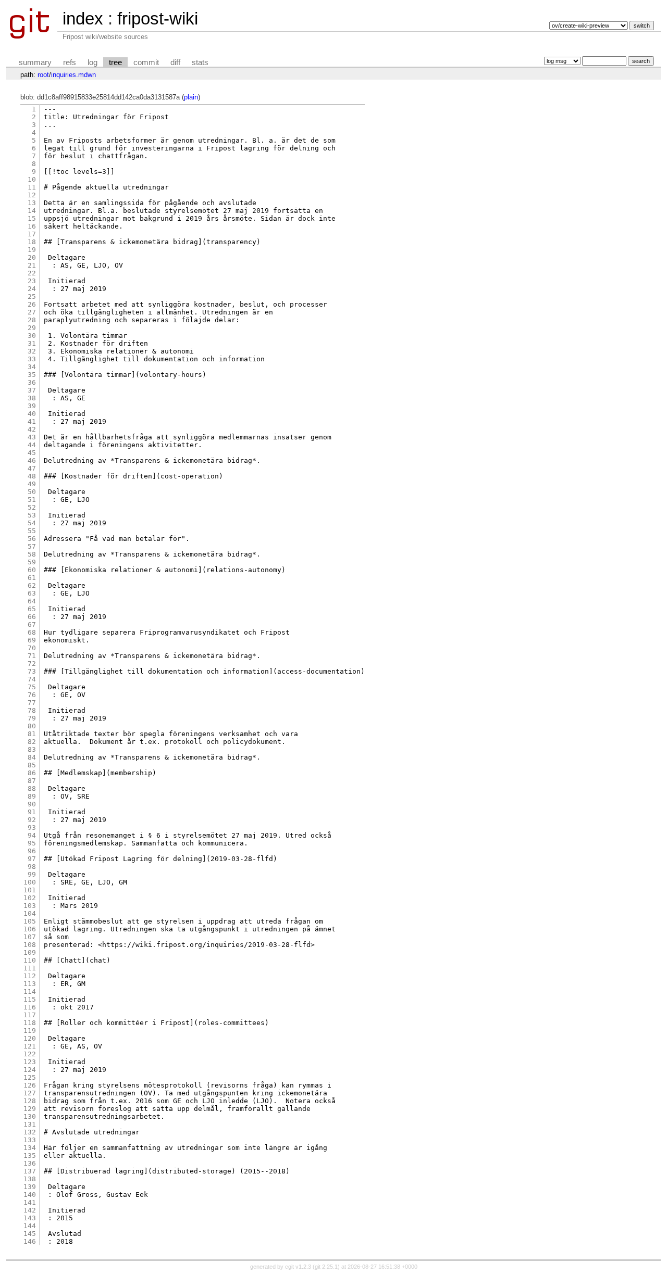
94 (32, 835)
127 (29, 1093)
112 (29, 976)
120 (29, 1038)
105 (29, 921)
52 (32, 507)
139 (29, 1187)
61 (32, 578)
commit (146, 62)
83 (32, 749)
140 (29, 1194)
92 (32, 820)
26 (32, 304)
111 (29, 968)
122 (29, 1054)
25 (32, 296)
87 (32, 781)
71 (32, 656)
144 (29, 1226)
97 (32, 859)
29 (32, 328)
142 (29, 1210)
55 (32, 531)
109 (29, 952)
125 (29, 1077)
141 (29, 1202)
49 (32, 484)
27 (32, 312)
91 (32, 812)
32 (32, 351)
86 (32, 773)
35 (32, 374)
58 (32, 554)
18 (32, 242)
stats (200, 62)
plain (191, 97)
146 (29, 1241)
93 (32, 827)
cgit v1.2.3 (298, 1267)
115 (29, 999)
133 (29, 1140)
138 (29, 1179)
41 (32, 421)
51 (32, 499)
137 (29, 1171)
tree (115, 62)
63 (32, 593)
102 (29, 898)
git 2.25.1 (326, 1267)
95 (32, 843)
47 (32, 468)
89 (32, 796)
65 (32, 609)
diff (175, 62)
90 (32, 804)
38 (32, 398)
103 (29, 905)
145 (29, 1233)
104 (29, 913)
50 (32, 492)
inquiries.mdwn (73, 75)
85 (32, 765)
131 (29, 1124)
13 (32, 203)
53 (32, 515)
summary (35, 62)
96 (32, 851)
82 (32, 742)
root (43, 75)
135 (29, 1155)
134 (29, 1148)
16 (32, 226)
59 (32, 562)
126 (29, 1085)
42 (32, 429)
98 (32, 866)
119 (29, 1030)
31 (32, 343)
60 (32, 570)
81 (32, 734)
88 (32, 788)
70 (32, 648)
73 (32, 671)
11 (32, 187)
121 (29, 1046)
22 (32, 273)
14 (32, 210)
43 (32, 437)
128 (29, 1101)
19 (32, 250)
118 (29, 1023)
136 (29, 1163)
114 (29, 991)
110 (29, 960)
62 (32, 585)
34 (32, 367)
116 (29, 1007)
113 (29, 984)
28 (32, 320)
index (83, 18)
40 (32, 414)
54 (32, 523)
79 (32, 718)
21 (32, 265)
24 (32, 289)
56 (32, 538)
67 (32, 624)
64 (32, 601)
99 (32, 874)
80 (32, 726)
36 (32, 382)
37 (32, 390)
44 (32, 445)
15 (32, 218)
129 (29, 1109)
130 (29, 1116)
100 (29, 882)
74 (32, 679)
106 (29, 929)
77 (32, 702)
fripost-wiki (157, 18)
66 (32, 617)
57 (32, 546)
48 (32, 476)
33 (32, 359)
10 (32, 179)
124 (29, 1069)
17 (32, 234)
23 (32, 281)
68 (32, 632)
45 (32, 453)
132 (29, 1132)
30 (32, 335)
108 (29, 945)
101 (29, 890)
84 (32, 757)
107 (29, 937)
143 (29, 1218)
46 (32, 460)
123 (29, 1062)
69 (32, 640)
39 (32, 406)
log (92, 62)
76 (32, 695)
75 (32, 687)
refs (69, 62)
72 (32, 663)
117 (29, 1015)
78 (32, 710)
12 (32, 195)
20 (32, 257)
